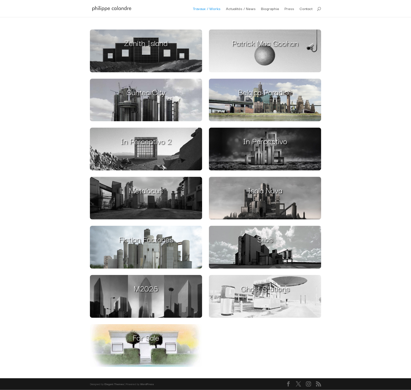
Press (289, 9)
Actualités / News (241, 9)
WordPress (147, 384)
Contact (306, 9)
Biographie (270, 9)
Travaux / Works (206, 9)
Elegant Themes (114, 384)
